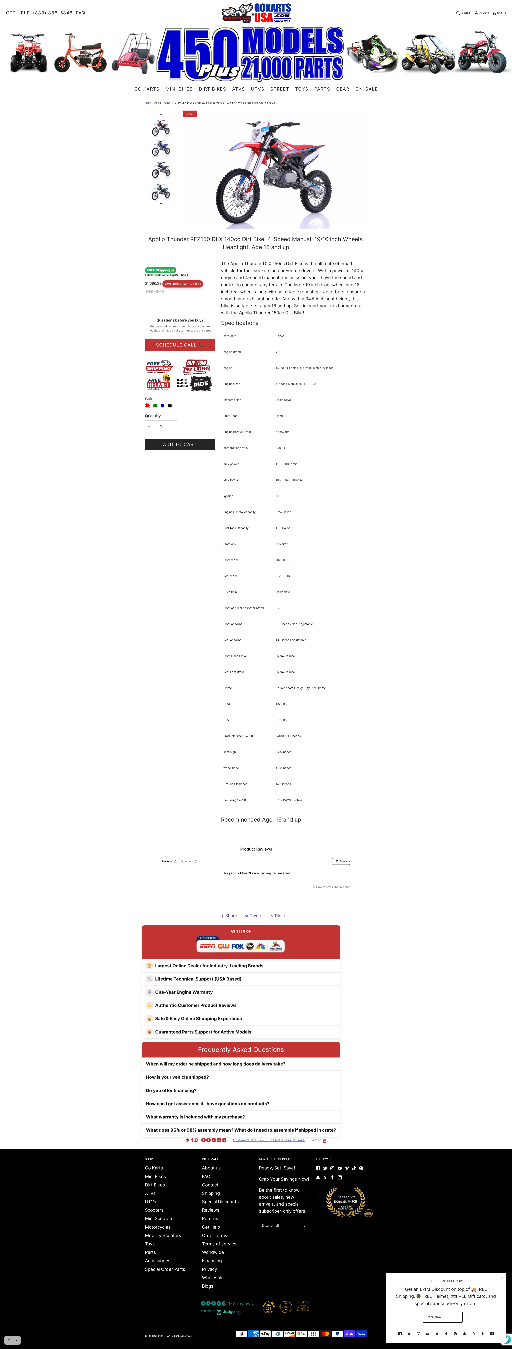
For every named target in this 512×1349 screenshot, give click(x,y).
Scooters (154, 1210)
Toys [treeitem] (301, 89)
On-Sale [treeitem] (366, 89)
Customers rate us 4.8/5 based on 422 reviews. (269, 1140)
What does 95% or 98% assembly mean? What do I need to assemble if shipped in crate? (241, 1130)
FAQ (206, 1176)
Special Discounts (220, 1201)
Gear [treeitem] (342, 89)
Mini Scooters (159, 1218)
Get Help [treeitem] (18, 12)
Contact (210, 1184)
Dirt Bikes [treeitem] (212, 89)
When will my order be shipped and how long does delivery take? (215, 1063)
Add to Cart (180, 444)
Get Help (211, 1227)
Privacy (209, 1269)
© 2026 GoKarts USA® (157, 1335)
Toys (150, 1243)
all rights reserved (182, 1335)
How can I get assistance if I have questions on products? (207, 1103)
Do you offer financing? (171, 1090)
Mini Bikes (155, 1176)
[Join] (304, 1225)
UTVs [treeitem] (257, 89)
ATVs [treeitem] (238, 89)
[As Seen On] (346, 1202)
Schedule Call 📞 (180, 344)
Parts (150, 1252)
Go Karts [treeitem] (147, 89)
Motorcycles (158, 1227)
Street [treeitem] (279, 89)
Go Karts (154, 1167)
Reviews (210, 1210)
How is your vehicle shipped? (177, 1077)
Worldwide (213, 1252)
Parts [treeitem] (322, 89)
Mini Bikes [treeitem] (179, 89)
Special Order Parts (165, 1269)
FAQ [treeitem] (80, 12)
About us (211, 1167)
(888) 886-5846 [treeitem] (53, 12)
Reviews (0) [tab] (169, 861)
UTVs (150, 1201)
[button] (161, 114)
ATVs (150, 1193)
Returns (210, 1218)
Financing (212, 1260)
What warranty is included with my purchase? (195, 1116)
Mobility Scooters (163, 1235)
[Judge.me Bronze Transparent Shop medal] (285, 1307)
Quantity (153, 415)
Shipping (211, 1193)
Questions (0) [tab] (190, 861)
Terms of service (219, 1243)
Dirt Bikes (155, 1184)
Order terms (214, 1235)
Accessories (157, 1260)
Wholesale (212, 1277)
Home (148, 102)
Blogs (207, 1286)
